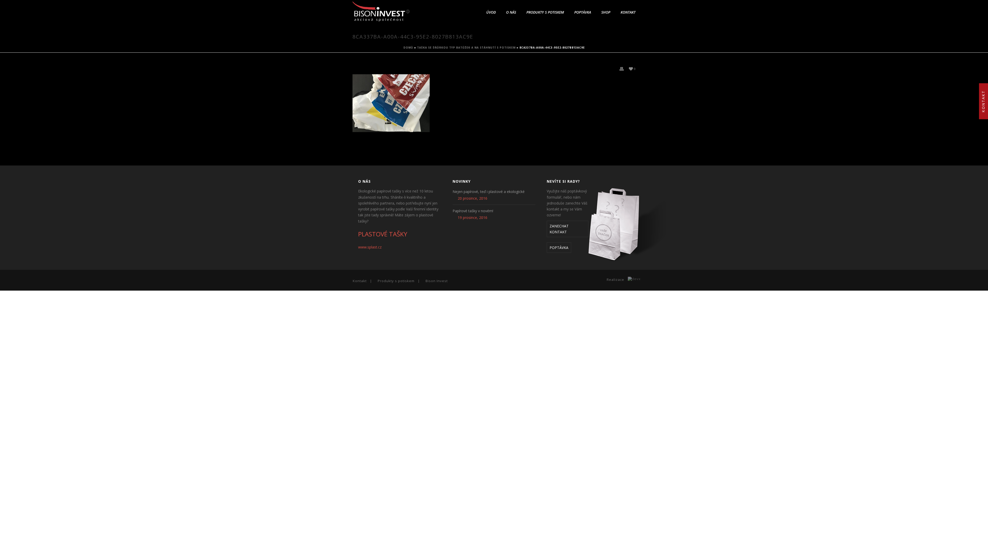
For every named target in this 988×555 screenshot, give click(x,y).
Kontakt (628, 12)
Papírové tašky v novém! (473, 211)
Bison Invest (437, 281)
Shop (605, 12)
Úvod (491, 12)
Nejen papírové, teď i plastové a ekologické (489, 191)
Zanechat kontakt (559, 229)
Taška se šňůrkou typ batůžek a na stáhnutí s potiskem (466, 47)
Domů (408, 47)
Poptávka (582, 12)
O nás (511, 12)
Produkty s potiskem (545, 12)
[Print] (622, 68)
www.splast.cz (370, 247)
